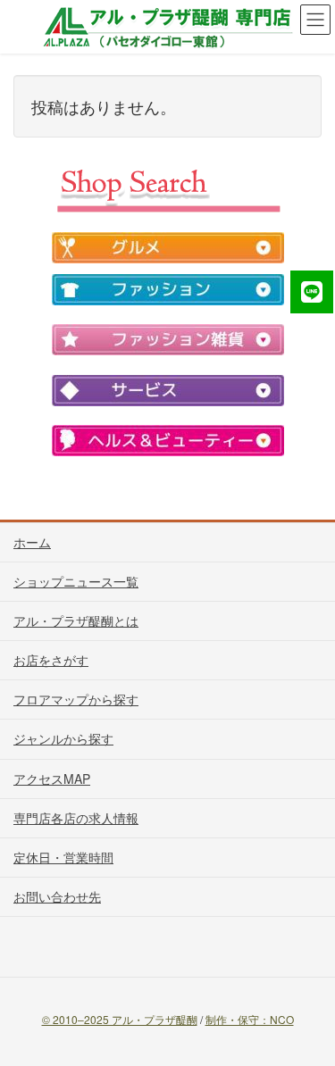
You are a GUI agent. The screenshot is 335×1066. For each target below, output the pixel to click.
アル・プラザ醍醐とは (75, 620)
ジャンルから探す (63, 738)
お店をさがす (50, 660)
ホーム (32, 542)
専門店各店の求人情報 (75, 818)
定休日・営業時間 (63, 857)
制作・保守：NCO (249, 1019)
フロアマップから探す (75, 699)
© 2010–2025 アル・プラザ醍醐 (119, 1019)
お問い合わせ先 (57, 896)
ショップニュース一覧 (75, 581)
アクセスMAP (51, 778)
